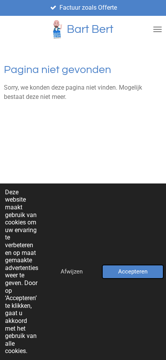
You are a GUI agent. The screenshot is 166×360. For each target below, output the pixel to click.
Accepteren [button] (132, 271)
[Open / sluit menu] (157, 29)
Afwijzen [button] (72, 271)
